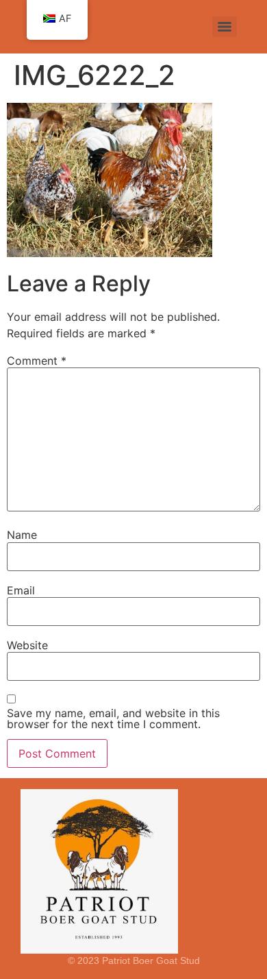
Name (22, 534)
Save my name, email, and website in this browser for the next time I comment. (113, 718)
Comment (36, 360)
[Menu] (224, 26)
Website (27, 645)
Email (21, 590)
